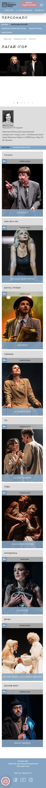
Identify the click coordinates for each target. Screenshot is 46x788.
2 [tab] (17, 103)
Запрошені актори (19, 24)
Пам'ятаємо (6, 32)
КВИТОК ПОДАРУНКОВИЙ (29, 4)
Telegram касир (25, 10)
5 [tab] (28, 103)
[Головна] (9, 4)
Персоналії (7, 39)
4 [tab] (25, 103)
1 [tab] (14, 103)
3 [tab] (21, 103)
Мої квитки (39, 10)
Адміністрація (35, 28)
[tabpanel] (23, 77)
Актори (4, 24)
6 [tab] (32, 103)
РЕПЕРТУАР (9, 10)
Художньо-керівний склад (13, 28)
